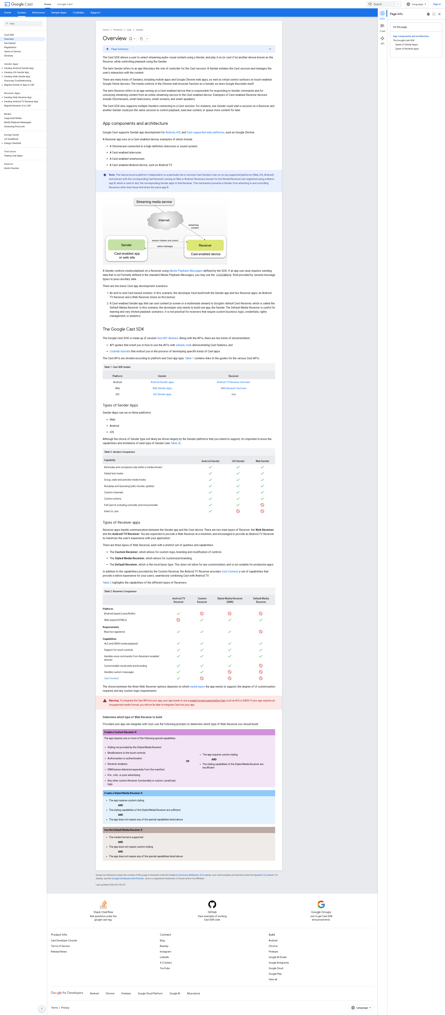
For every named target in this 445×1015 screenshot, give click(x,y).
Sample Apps (59, 12)
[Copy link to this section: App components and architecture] (171, 124)
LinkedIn (164, 957)
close (439, 14)
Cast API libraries (167, 338)
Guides (21, 12)
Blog (162, 940)
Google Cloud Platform (150, 993)
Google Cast (64, 4)
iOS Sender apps (162, 394)
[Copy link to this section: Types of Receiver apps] (143, 523)
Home (47, 4)
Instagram (165, 951)
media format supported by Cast (207, 700)
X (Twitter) (166, 962)
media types (197, 686)
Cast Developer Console (64, 940)
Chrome (273, 946)
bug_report (428, 14)
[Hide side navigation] (41, 1008)
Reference (38, 12)
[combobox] (384, 4)
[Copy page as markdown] (142, 39)
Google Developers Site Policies (127, 878)
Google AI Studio (278, 957)
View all (273, 979)
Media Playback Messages (186, 270)
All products (193, 993)
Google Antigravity (279, 962)
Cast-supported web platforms (205, 132)
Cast (29, 4)
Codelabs (78, 12)
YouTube (165, 968)
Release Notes (59, 951)
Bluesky (164, 946)
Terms (54, 1007)
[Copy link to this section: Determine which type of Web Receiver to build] (165, 717)
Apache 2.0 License (264, 875)
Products (117, 29)
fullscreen (434, 14)
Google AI (175, 993)
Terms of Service (60, 946)
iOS (178, 132)
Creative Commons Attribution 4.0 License (190, 875)
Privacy (65, 1007)
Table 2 (107, 582)
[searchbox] (23, 23)
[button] (22, 68)
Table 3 (175, 443)
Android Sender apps (162, 382)
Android (170, 132)
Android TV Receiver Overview (233, 382)
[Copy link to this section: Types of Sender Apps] (141, 405)
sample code (184, 345)
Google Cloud (276, 968)
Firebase (273, 951)
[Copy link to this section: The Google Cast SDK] (147, 329)
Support (95, 12)
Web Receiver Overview (233, 388)
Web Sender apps (162, 388)
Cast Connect (230, 571)
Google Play (275, 973)
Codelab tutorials (120, 351)
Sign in (437, 4)
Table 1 (189, 358)
